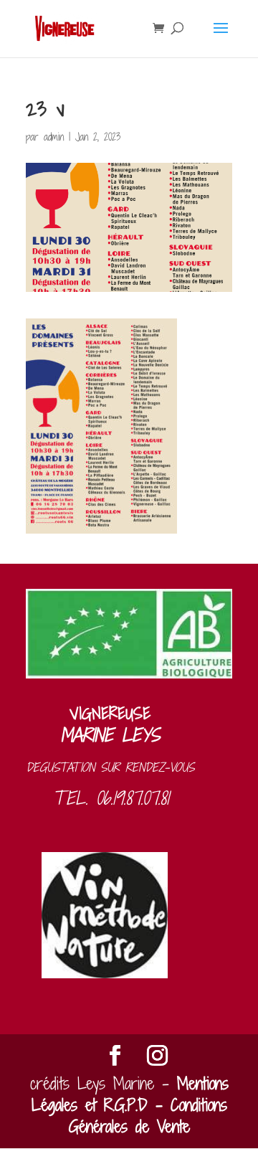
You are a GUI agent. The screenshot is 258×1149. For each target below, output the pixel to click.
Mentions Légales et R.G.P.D (130, 1094)
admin (54, 136)
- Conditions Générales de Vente (148, 1115)
